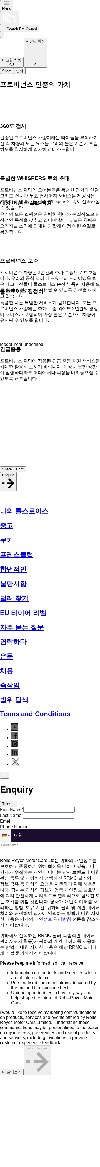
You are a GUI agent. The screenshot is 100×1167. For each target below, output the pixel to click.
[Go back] (2, 35)
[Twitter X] (15, 764)
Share (7, 71)
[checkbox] (50, 1027)
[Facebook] (14, 737)
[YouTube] (14, 729)
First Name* (11, 809)
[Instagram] (14, 746)
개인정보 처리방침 (52, 919)
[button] (5, 836)
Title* (6, 804)
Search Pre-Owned (22, 29)
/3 (11, 62)
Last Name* (11, 815)
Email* (6, 821)
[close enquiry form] (4, 775)
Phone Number (15, 826)
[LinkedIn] (14, 754)
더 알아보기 (11, 1072)
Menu (6, 8)
